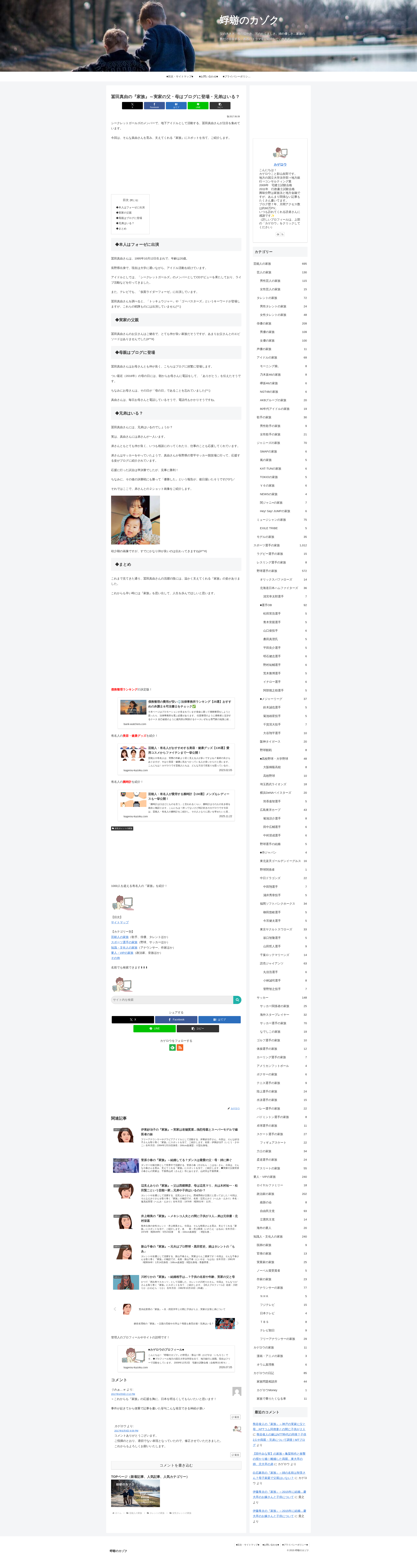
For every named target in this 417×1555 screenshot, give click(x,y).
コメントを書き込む (176, 1465)
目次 (126, 200)
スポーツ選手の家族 (124, 942)
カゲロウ (280, 164)
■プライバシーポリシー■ (295, 1544)
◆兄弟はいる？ (125, 223)
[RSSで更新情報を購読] (180, 1047)
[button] (220, 105)
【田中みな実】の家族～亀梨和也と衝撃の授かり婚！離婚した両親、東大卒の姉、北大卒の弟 (279, 1459)
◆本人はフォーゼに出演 (130, 207)
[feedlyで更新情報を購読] (172, 1047)
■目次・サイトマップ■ (247, 1544)
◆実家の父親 (124, 212)
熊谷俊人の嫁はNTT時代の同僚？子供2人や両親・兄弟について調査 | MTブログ (279, 1440)
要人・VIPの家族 (122, 952)
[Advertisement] (176, 167)
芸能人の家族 (120, 937)
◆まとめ (121, 228)
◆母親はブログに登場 (129, 217)
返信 (237, 1417)
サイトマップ (120, 922)
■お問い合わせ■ (271, 1544)
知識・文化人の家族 (124, 947)
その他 (115, 958)
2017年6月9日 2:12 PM (123, 1394)
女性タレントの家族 (123, 828)
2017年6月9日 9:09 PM (126, 1430)
